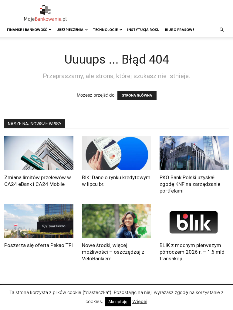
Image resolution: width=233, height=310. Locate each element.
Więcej (139, 301)
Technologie (105, 29)
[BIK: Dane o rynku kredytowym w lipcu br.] (116, 153)
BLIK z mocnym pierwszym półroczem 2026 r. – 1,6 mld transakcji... (192, 252)
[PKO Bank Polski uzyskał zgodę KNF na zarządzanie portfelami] (194, 153)
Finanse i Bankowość (27, 29)
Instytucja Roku (143, 29)
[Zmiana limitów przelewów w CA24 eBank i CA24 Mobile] (38, 153)
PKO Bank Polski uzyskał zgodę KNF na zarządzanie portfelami (190, 184)
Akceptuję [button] (117, 301)
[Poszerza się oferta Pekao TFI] (38, 221)
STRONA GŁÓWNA (137, 95)
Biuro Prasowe (179, 29)
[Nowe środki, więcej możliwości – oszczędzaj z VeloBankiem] (116, 221)
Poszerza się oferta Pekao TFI (38, 245)
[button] (221, 30)
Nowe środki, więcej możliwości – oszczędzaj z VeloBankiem (113, 252)
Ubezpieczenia (69, 29)
